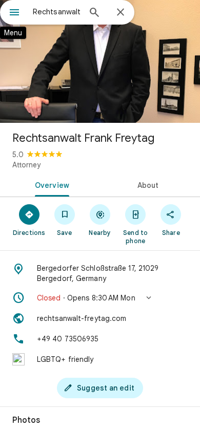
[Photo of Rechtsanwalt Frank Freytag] (100, 61)
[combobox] (56, 12)
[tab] (50, 184)
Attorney (26, 164)
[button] (100, 298)
